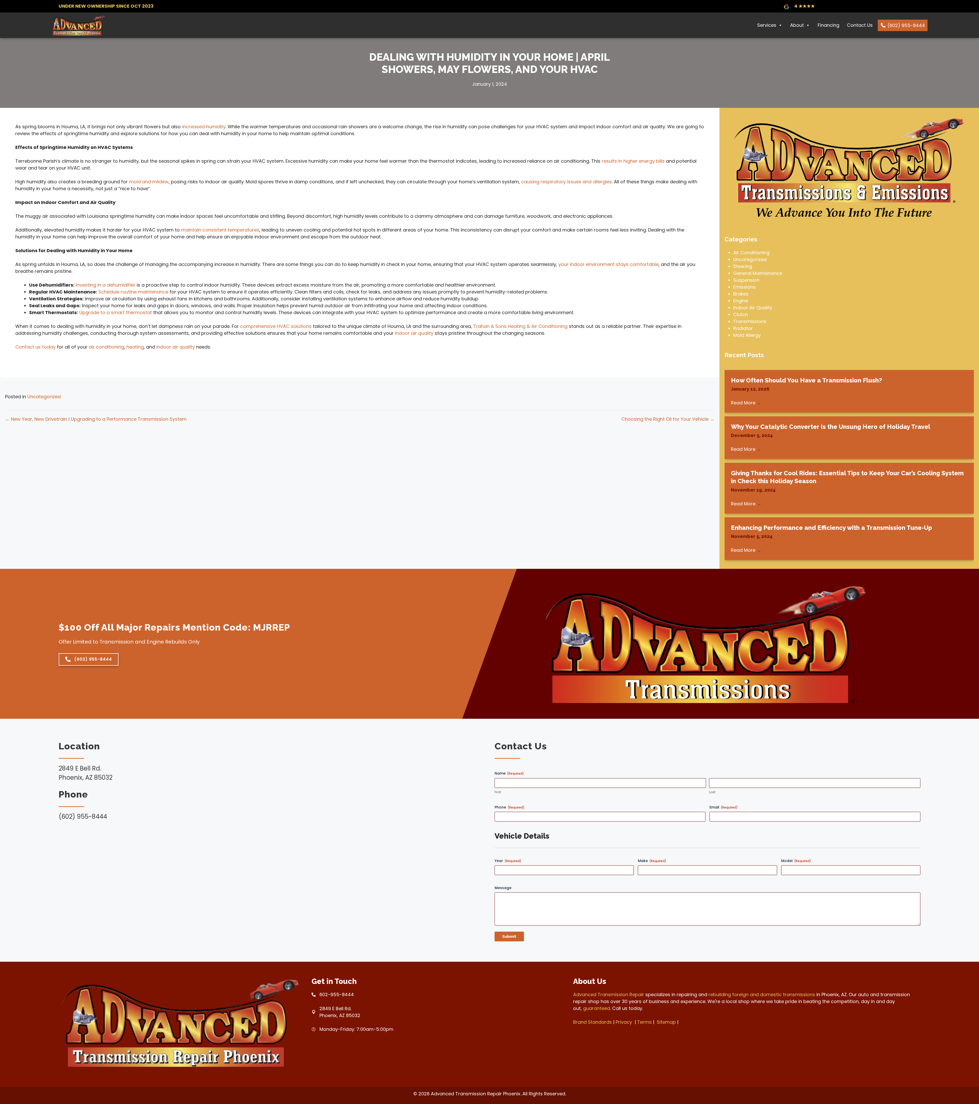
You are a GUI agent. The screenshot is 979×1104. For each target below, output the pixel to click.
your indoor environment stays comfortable (608, 264)
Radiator (743, 328)
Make (652, 860)
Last (712, 792)
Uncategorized (44, 396)
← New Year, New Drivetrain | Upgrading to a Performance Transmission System (96, 419)
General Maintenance (757, 273)
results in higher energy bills (633, 161)
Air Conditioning (751, 252)
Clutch (740, 314)
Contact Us (860, 25)
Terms (644, 1022)
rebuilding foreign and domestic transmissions (762, 994)
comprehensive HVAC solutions (276, 326)
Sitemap (666, 1022)
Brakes (741, 294)
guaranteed (596, 1008)
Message (503, 887)
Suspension (746, 280)
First (498, 792)
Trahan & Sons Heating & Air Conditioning (520, 326)
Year (508, 860)
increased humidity (204, 126)
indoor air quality (414, 333)
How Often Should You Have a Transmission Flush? (806, 380)
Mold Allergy (747, 335)
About (797, 25)
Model (796, 860)
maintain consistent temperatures (220, 230)
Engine (740, 301)
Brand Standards (592, 1022)
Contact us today (35, 347)
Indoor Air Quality (752, 307)
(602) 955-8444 (906, 25)
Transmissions (749, 321)
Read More (746, 403)
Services (766, 25)
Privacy (624, 1022)
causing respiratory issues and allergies (566, 181)
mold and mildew (149, 181)
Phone (509, 807)
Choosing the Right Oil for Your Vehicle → (667, 419)
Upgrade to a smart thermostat (115, 312)
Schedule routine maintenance (133, 292)
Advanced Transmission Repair (608, 994)
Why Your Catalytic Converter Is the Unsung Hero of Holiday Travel (830, 426)
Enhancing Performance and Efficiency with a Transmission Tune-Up (831, 527)
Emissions (744, 287)
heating (135, 347)
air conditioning (106, 347)
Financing (828, 25)
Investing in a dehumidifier (105, 285)
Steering (742, 266)
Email (724, 807)
